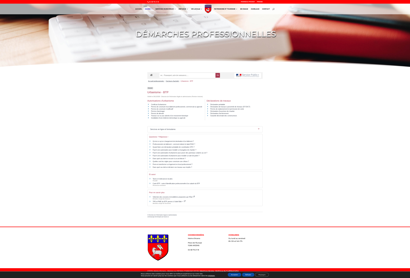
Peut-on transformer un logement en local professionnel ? (172, 164)
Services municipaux (164, 9)
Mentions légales (207, 271)
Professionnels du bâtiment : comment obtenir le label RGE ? (174, 144)
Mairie (148, 9)
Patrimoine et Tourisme (224, 9)
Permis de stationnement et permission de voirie (227, 109)
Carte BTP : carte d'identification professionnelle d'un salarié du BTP (176, 183)
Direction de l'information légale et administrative (163, 215)
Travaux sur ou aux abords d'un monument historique (169, 116)
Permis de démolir (157, 113)
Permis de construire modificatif (162, 109)
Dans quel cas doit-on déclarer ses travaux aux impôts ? (172, 167)
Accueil (138, 9)
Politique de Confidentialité (227, 271)
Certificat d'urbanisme (158, 104)
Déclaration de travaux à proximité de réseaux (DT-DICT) (230, 107)
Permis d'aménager (158, 111)
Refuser (248, 275)
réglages (211, 276)
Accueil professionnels (156, 81)
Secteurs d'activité (172, 81)
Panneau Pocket (248, 2)
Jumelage (255, 9)
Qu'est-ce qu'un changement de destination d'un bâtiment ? (173, 141)
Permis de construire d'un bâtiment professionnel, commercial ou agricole (176, 107)
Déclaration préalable (217, 104)
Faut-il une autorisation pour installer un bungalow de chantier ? (174, 150)
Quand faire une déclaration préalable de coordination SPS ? (173, 147)
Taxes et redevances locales (163, 179)
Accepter (234, 275)
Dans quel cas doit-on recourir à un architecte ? (169, 158)
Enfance (182, 9)
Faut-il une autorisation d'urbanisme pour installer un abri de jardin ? (176, 156)
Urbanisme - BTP (187, 81)
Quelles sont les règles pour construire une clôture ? (171, 161)
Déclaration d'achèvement (219, 113)
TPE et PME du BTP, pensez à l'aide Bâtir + (168, 201)
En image (244, 9)
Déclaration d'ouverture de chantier (222, 111)
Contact (266, 9)
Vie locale (195, 9)
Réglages (262, 275)
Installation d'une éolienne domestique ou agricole (168, 118)
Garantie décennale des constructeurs (223, 116)
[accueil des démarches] (151, 75)
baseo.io (166, 217)
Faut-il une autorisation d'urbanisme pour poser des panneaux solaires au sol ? (180, 153)
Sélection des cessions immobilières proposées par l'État (173, 197)
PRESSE (260, 2)
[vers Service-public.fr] (247, 75)
